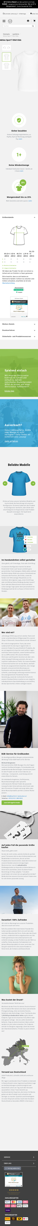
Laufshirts (16, 34)
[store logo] (10, 21)
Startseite (6, 34)
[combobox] (19, 25)
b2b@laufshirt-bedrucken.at (17, 796)
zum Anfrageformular (12, 803)
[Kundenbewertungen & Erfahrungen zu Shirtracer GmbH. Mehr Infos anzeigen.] (13, 1186)
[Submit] (32, 25)
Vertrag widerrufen (14, 1168)
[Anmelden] (28, 21)
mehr (20, 139)
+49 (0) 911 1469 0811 (15, 798)
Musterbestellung (8, 283)
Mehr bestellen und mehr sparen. (17, 201)
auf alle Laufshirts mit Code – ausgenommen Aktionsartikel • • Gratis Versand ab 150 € (19, 4)
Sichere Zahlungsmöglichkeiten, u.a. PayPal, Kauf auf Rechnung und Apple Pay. (19, 137)
